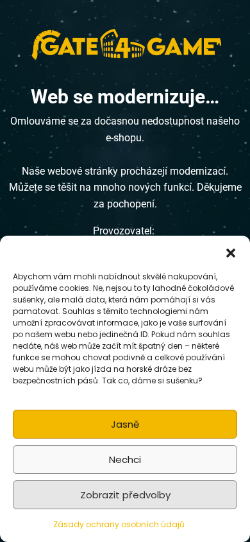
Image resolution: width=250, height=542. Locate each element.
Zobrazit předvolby (125, 495)
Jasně (125, 424)
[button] (230, 251)
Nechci (125, 459)
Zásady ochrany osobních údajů (119, 524)
